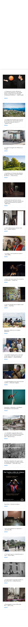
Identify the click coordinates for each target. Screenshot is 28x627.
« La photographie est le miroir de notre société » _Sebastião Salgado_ (14, 382)
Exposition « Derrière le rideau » (12, 504)
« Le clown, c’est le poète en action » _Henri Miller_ (13, 254)
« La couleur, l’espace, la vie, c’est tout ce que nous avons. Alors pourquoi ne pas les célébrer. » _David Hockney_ (13, 356)
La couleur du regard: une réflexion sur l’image (13, 148)
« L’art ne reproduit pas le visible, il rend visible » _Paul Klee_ (13, 305)
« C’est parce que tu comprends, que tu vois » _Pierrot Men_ (13, 554)
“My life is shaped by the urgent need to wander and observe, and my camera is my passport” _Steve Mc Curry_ (13, 462)
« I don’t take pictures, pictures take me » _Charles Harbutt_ (13, 228)
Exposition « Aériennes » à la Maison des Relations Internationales (13, 408)
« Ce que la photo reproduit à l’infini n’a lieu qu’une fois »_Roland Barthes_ (13, 580)
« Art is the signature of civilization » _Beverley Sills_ (13, 529)
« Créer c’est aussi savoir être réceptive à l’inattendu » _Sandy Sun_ (14, 279)
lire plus (6, 98)
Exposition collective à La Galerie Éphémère (12, 330)
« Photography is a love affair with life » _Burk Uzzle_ (12, 605)
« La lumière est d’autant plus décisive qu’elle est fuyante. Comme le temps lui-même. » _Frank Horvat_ (13, 174)
